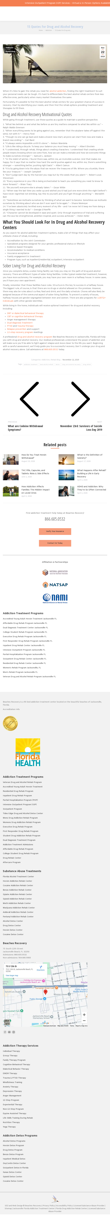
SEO (6, 1206)
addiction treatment (31, 364)
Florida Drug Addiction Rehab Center (71, 1209)
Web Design (17, 1206)
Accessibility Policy (64, 1206)
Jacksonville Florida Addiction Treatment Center (33, 1209)
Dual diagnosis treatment (20, 323)
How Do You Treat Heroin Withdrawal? (33, 457)
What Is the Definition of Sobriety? (89, 457)
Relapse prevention (16, 329)
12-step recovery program (20, 332)
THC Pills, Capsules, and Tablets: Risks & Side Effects (35, 472)
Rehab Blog (10, 52)
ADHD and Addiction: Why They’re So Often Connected (91, 488)
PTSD (9, 326)
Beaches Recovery (33, 1206)
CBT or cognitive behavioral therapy (25, 316)
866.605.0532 (51, 349)
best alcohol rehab (46, 364)
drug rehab (87, 364)
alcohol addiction (58, 91)
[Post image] (11, 459)
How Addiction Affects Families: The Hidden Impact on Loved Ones (35, 489)
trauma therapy (25, 326)
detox (58, 364)
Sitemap (8, 1209)
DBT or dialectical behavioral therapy (25, 313)
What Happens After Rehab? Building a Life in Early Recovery (91, 473)
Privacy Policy (49, 1206)
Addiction (9, 48)
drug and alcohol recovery (71, 364)
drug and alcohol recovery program (34, 337)
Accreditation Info (11, 709)
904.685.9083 (24, 958)
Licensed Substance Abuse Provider (89, 1206)
